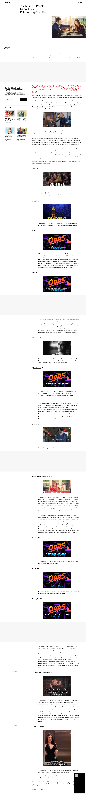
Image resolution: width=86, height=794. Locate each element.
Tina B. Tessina (41, 140)
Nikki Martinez (37, 476)
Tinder (66, 446)
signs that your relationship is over (45, 53)
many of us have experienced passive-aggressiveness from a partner (52, 131)
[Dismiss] (84, 774)
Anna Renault (37, 368)
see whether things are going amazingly (69, 87)
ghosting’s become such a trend (73, 95)
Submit (23, 99)
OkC (61, 446)
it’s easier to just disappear (39, 97)
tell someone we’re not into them (57, 97)
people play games (54, 57)
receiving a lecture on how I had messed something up (62, 646)
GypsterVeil (40, 726)
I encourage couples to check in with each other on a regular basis (48, 85)
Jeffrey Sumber (77, 85)
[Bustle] (7, 2)
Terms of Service (23, 102)
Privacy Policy (8, 102)
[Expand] (75, 774)
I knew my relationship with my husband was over (59, 561)
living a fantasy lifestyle (63, 503)
